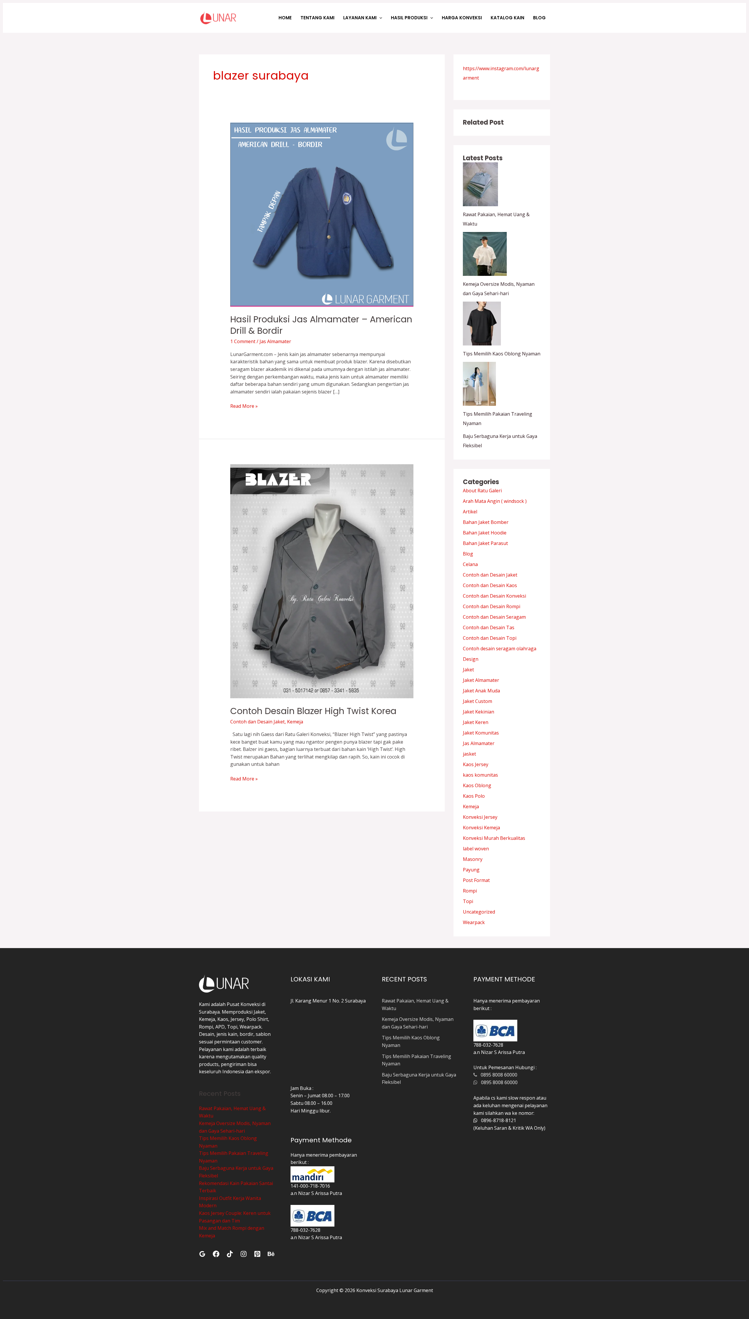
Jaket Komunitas (481, 733)
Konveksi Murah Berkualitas (494, 838)
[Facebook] (216, 1254)
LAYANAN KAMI (360, 18)
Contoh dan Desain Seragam (494, 617)
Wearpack (474, 922)
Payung (471, 869)
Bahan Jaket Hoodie (484, 532)
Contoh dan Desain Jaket (257, 721)
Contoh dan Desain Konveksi (494, 596)
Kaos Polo (474, 796)
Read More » (244, 406)
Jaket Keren (475, 722)
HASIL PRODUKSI (409, 18)
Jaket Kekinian (478, 711)
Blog (468, 554)
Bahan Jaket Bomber (486, 522)
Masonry (472, 859)
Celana (470, 564)
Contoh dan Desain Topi (489, 638)
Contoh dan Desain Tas (488, 627)
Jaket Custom (477, 701)
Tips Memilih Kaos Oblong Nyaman (501, 353)
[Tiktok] (229, 1254)
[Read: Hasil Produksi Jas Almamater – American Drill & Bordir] (322, 214)
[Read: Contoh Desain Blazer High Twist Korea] (322, 580)
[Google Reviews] (202, 1254)
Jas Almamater (275, 341)
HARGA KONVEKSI (462, 18)
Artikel (470, 511)
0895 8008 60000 (497, 1075)
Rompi (470, 891)
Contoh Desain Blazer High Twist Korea (313, 711)
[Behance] (271, 1254)
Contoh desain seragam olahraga (499, 648)
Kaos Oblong (477, 785)
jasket (469, 754)
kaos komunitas (480, 775)
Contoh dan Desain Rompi (491, 606)
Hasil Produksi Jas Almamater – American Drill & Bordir (321, 325)
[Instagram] (243, 1254)
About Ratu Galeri (482, 490)
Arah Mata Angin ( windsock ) (495, 501)
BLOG (539, 18)
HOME (285, 18)
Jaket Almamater (481, 680)
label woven (476, 848)
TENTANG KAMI (317, 18)
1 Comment (242, 341)
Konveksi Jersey (480, 817)
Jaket (468, 669)
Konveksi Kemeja (481, 827)
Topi (468, 901)
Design (470, 659)
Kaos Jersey (475, 764)
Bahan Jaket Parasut (485, 543)
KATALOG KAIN (507, 18)
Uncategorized (479, 912)
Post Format (476, 880)
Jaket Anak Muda (481, 690)
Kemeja (295, 721)
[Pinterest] (257, 1254)
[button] (379, 18)
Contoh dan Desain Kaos (490, 585)
